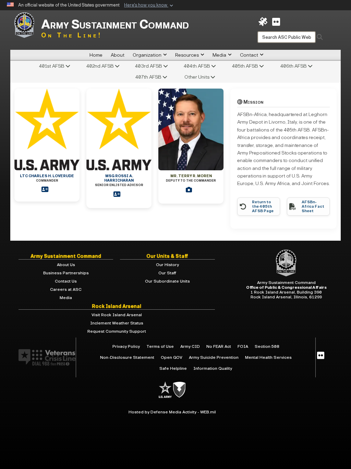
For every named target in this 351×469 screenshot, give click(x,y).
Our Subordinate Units (167, 281)
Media (219, 55)
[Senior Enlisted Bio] (118, 194)
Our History (167, 264)
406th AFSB (294, 66)
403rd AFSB (149, 66)
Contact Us (66, 281)
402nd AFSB (100, 66)
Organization (147, 55)
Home (95, 55)
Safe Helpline (173, 368)
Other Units (197, 77)
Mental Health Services (268, 357)
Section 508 (267, 346)
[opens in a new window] (320, 356)
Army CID (190, 346)
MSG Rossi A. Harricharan (119, 180)
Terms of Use (160, 346)
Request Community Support (116, 331)
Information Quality (212, 368)
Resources (187, 55)
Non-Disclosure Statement (127, 357)
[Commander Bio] (46, 189)
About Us (66, 264)
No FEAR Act (218, 346)
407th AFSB (148, 77)
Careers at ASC (66, 289)
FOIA (243, 346)
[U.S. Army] (166, 389)
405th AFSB (245, 66)
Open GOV (171, 357)
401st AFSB (52, 66)
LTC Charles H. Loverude (47, 178)
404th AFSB (197, 66)
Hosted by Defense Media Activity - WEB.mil (172, 412)
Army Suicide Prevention (214, 357)
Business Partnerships (66, 273)
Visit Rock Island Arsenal (117, 314)
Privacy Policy (126, 346)
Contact (249, 55)
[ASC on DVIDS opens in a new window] (262, 21)
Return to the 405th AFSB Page (263, 206)
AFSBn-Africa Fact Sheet (313, 206)
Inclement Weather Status (116, 323)
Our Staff (167, 273)
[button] (149, 5)
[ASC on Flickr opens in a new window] (276, 21)
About (117, 55)
